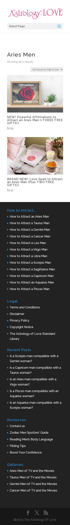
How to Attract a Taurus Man (29, 223)
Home (11, 46)
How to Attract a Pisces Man (29, 289)
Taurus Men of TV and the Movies (33, 477)
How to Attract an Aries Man (29, 216)
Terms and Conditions (25, 307)
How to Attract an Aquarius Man (32, 282)
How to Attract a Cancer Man (30, 236)
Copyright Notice (21, 327)
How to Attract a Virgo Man (28, 249)
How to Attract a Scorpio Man (30, 262)
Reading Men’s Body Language (31, 439)
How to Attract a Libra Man (28, 256)
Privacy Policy (19, 320)
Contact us (17, 426)
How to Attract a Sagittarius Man (32, 269)
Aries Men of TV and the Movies (32, 471)
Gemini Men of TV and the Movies (33, 484)
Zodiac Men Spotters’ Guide (29, 432)
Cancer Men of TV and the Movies (33, 490)
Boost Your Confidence (26, 452)
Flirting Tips (18, 446)
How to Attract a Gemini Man (30, 229)
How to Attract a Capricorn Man (32, 276)
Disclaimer (17, 314)
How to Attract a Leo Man (28, 243)
